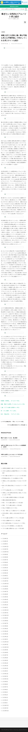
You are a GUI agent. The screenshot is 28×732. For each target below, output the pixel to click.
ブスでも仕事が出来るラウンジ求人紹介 (16, 425)
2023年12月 (5, 610)
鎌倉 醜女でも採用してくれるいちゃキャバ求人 (13, 404)
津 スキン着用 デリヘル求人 (8, 410)
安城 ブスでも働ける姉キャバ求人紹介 (12, 505)
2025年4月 (5, 567)
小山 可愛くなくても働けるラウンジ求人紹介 (13, 510)
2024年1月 (5, 607)
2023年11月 (5, 612)
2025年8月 (5, 557)
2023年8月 (5, 620)
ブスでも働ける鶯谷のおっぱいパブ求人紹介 (13, 528)
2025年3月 (5, 570)
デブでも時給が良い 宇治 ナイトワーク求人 (13, 421)
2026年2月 (5, 541)
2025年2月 (5, 573)
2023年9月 (5, 618)
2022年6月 (5, 657)
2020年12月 (5, 705)
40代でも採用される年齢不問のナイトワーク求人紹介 (13, 9)
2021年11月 (5, 676)
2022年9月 (5, 649)
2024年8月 (5, 589)
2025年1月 (5, 575)
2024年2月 (5, 604)
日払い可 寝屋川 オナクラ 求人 (9, 508)
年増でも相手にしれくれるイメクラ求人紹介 (12, 454)
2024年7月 (5, 591)
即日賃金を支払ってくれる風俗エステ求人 (12, 478)
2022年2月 (5, 668)
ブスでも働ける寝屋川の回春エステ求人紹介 (13, 497)
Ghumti (15, 729)
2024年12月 (5, 578)
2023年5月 (5, 628)
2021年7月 (5, 687)
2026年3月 (5, 538)
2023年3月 (5, 634)
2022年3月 (5, 665)
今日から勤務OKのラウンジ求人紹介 (11, 520)
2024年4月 (5, 599)
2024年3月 (5, 602)
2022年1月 (5, 671)
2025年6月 (5, 562)
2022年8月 (5, 652)
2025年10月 (5, 551)
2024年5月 (5, 597)
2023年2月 (5, 636)
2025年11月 (5, 549)
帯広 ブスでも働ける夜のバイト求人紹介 (12, 502)
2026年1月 (5, 544)
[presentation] (26, 9)
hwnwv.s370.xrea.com (16, 43)
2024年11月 (5, 581)
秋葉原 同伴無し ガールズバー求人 (10, 400)
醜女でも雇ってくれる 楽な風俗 (9, 438)
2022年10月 (5, 647)
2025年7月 (5, 559)
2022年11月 (5, 644)
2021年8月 (5, 684)
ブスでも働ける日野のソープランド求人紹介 (13, 518)
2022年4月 (5, 663)
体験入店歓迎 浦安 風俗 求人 (9, 500)
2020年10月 (5, 710)
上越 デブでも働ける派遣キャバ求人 (10, 407)
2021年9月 (5, 681)
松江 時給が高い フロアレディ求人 (10, 414)
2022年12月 (5, 641)
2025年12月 (5, 546)
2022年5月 (5, 660)
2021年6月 (5, 689)
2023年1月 (5, 639)
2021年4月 (5, 694)
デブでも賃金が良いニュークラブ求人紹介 (12, 490)
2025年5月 (5, 565)
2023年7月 (5, 623)
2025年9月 (5, 554)
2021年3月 (5, 697)
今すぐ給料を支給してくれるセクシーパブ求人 (13, 523)
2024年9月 (5, 586)
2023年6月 (5, 626)
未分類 (3, 32)
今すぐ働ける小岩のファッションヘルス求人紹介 (14, 475)
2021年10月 (5, 679)
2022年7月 (5, 655)
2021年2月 (5, 700)
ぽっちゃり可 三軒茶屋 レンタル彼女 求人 (12, 526)
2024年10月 (5, 583)
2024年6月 (5, 594)
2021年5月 (5, 692)
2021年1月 (4, 702)
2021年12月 (5, 673)
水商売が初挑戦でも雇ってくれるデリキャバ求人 (14, 468)
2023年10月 (5, 615)
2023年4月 (5, 631)
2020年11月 (5, 708)
